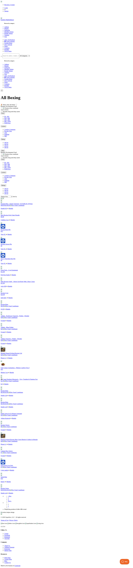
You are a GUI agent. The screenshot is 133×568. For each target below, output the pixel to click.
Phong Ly (3, 358)
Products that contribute (11, 108)
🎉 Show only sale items (8, 104)
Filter (2, 150)
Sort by (15, 196)
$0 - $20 (6, 116)
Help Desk (7, 557)
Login (6, 8)
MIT (5, 136)
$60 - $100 (7, 121)
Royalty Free (8, 131)
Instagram (7, 537)
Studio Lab (4, 395)
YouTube (7, 538)
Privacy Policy (13, 520)
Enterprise (7, 549)
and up (6, 142)
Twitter (6, 533)
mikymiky (4, 298)
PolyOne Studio (5, 275)
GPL (5, 133)
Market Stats (7, 550)
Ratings (3, 185)
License (3, 126)
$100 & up (7, 123)
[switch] (16, 104)
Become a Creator (9, 5)
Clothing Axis (5, 220)
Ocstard (3, 320)
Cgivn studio (4, 470)
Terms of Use (4, 520)
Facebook (7, 535)
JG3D (2, 309)
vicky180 (3, 286)
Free (5, 36)
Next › (10, 501)
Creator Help (8, 559)
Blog (5, 561)
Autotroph (17, 565)
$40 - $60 (7, 120)
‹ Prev (9, 496)
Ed (1, 384)
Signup (6, 11)
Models (11, 208)
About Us (7, 545)
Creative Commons (9, 129)
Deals (6, 46)
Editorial (6, 134)
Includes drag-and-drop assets (11, 111)
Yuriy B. (3, 234)
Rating (3, 139)
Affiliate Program (9, 547)
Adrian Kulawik (5, 418)
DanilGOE (4, 208)
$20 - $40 (7, 118)
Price (2, 113)
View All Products (9, 40)
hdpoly (3, 481)
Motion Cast (4, 372)
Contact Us (7, 562)
